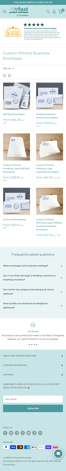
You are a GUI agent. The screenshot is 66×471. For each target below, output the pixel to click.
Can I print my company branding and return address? (28, 291)
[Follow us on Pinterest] (23, 433)
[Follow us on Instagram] (17, 433)
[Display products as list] (9, 75)
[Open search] (48, 11)
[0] (60, 11)
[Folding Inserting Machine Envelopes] (49, 96)
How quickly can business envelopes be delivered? (25, 305)
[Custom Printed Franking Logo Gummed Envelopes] (49, 146)
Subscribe (33, 408)
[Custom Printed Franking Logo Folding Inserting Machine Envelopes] (49, 201)
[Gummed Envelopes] (16, 201)
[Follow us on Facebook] (5, 433)
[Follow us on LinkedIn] (40, 433)
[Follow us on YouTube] (28, 433)
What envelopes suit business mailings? (25, 265)
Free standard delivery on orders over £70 (33, 2)
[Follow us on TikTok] (34, 433)
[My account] (54, 11)
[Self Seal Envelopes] (16, 96)
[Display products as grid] (4, 75)
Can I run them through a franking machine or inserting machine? (29, 277)
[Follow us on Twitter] (11, 433)
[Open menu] (4, 11)
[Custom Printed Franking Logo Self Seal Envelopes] (16, 146)
